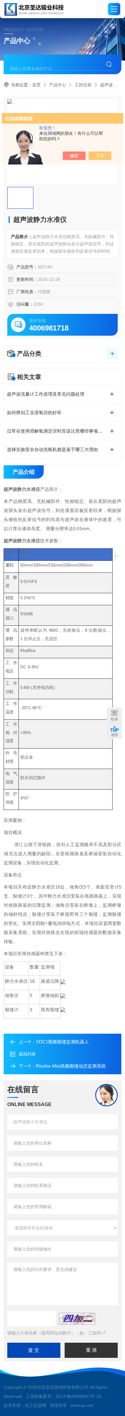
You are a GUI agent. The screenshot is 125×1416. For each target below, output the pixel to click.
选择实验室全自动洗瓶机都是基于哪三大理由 (52, 449)
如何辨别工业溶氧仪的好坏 (34, 412)
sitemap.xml (81, 1405)
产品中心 (57, 84)
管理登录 (58, 1405)
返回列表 (27, 1054)
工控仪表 (83, 84)
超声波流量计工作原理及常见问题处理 (45, 394)
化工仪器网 (35, 1405)
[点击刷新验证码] (77, 1319)
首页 (36, 84)
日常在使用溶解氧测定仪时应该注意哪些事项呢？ (57, 431)
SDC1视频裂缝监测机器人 (62, 1041)
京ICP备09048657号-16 (78, 1396)
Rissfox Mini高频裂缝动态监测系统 (71, 1066)
